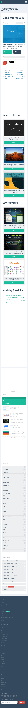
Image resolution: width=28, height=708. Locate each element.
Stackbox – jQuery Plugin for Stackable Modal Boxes (19, 75)
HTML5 (14, 501)
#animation (7, 57)
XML (14, 548)
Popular (3, 609)
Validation (14, 545)
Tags (5, 400)
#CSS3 (12, 57)
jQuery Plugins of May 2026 (10, 569)
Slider (14, 529)
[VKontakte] (14, 696)
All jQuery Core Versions (7, 621)
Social (14, 532)
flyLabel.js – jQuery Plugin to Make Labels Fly (9, 75)
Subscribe (22, 702)
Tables (14, 535)
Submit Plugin (4, 604)
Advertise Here (14, 391)
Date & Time (14, 482)
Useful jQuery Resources (9, 578)
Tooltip (14, 543)
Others (14, 519)
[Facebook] (5, 696)
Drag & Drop (14, 485)
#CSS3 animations (20, 57)
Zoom (14, 550)
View (13, 142)
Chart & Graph (14, 477)
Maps (14, 506)
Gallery (14, 495)
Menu (14, 511)
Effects (14, 488)
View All (13, 437)
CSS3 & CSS (19, 23)
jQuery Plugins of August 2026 (11, 560)
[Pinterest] (11, 696)
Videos (3, 607)
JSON (14, 503)
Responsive (14, 524)
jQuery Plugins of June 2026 (10, 566)
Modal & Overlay (14, 516)
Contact (5, 589)
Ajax (14, 466)
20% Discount (11, 586)
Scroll (14, 527)
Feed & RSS (14, 490)
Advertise (8, 586)
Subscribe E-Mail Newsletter (8, 619)
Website (7, 52)
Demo (18, 52)
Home (2, 602)
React (14, 522)
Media (14, 509)
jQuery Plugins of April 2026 (10, 572)
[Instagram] (8, 696)
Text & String (14, 540)
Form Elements (14, 493)
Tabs (14, 537)
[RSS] (16, 696)
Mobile (14, 514)
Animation (14, 469)
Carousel (14, 474)
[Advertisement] (14, 96)
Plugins (6, 398)
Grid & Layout (14, 498)
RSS (2, 615)
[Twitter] (2, 696)
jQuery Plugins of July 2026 (13, 295)
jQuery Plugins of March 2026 (10, 575)
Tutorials (6, 403)
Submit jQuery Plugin (8, 581)
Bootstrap (14, 472)
